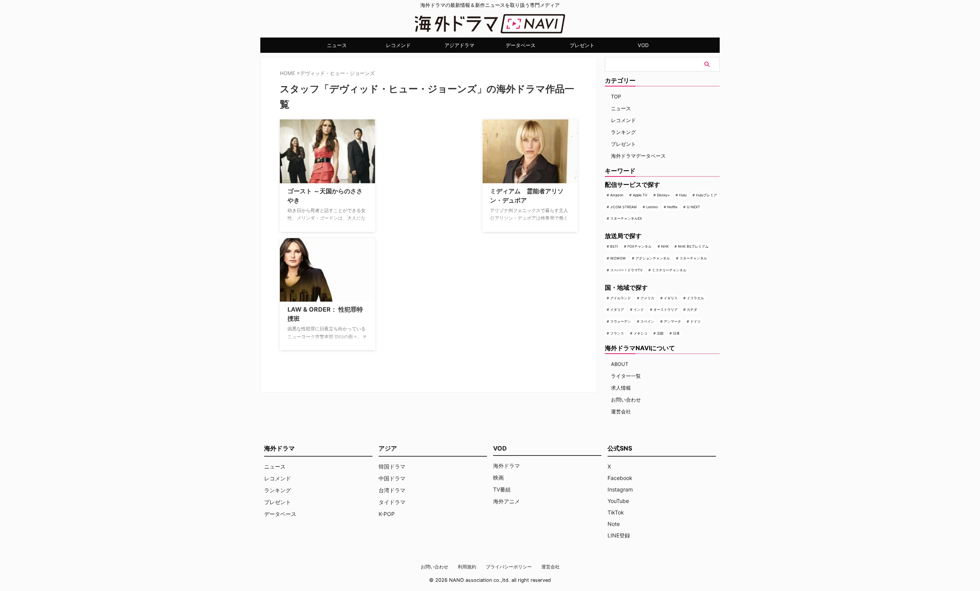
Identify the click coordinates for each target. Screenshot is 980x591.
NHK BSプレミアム (693, 246)
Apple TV (640, 195)
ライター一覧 (626, 376)
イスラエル (695, 298)
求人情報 (621, 388)
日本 (676, 333)
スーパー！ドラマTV (626, 270)
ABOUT (619, 364)
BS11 (614, 246)
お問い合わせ (626, 400)
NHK (665, 246)
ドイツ (695, 321)
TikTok (616, 512)
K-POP (387, 514)
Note (614, 524)
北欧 (660, 333)
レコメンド (398, 45)
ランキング (623, 132)
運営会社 (621, 411)
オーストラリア (665, 309)
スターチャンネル (693, 258)
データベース (521, 45)
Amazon (616, 195)
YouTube (618, 501)
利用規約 (467, 567)
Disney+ (663, 195)
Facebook (620, 478)
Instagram (620, 489)
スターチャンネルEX (626, 218)
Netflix (672, 207)
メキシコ (640, 333)
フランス (617, 333)
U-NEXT (693, 207)
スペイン (647, 321)
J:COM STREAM (623, 207)
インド (639, 309)
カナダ (692, 309)
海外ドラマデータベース (638, 156)
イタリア (617, 309)
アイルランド (620, 298)
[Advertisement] (419, 167)
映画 (498, 477)
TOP (616, 96)
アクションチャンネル (652, 258)
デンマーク (672, 321)
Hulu (682, 195)
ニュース (337, 45)
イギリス (671, 298)
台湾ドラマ (392, 490)
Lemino (652, 207)
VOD (643, 45)
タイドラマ (392, 502)
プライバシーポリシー (509, 567)
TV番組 (502, 489)
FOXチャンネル (639, 246)
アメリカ (647, 298)
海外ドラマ (506, 465)
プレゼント (582, 45)
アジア (388, 448)
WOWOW (618, 258)
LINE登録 (619, 535)
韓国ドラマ (392, 466)
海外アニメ (506, 501)
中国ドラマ (392, 478)
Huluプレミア (706, 195)
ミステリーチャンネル (669, 270)
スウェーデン (620, 321)
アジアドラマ (459, 45)
